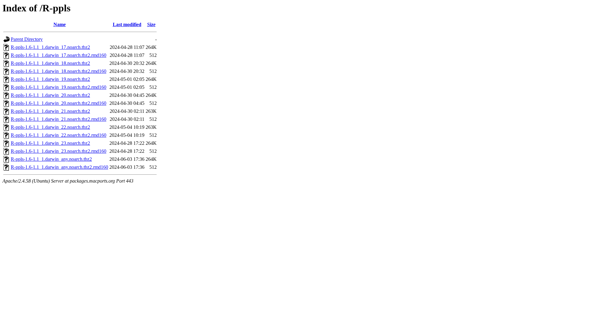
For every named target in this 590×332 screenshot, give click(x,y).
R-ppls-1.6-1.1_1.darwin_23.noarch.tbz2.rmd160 (58, 151)
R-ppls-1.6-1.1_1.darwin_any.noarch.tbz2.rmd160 (59, 167)
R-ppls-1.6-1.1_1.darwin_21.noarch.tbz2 (50, 111)
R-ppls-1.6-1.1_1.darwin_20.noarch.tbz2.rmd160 (58, 103)
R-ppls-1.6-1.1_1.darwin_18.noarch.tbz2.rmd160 (58, 71)
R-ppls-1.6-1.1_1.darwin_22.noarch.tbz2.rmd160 (58, 135)
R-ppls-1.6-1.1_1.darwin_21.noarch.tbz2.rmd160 (58, 119)
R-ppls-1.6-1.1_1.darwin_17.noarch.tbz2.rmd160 (58, 55)
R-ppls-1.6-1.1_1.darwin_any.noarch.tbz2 (51, 159)
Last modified (127, 24)
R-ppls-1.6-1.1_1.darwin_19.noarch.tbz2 (50, 79)
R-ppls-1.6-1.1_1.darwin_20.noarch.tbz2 (50, 95)
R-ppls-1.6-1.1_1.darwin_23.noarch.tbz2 (50, 143)
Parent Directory (27, 39)
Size (151, 24)
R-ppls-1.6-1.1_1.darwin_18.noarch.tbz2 (50, 63)
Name (59, 24)
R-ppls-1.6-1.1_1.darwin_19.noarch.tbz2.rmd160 (58, 87)
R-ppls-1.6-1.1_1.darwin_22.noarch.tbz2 (50, 127)
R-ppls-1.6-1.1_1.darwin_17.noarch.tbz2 (50, 47)
